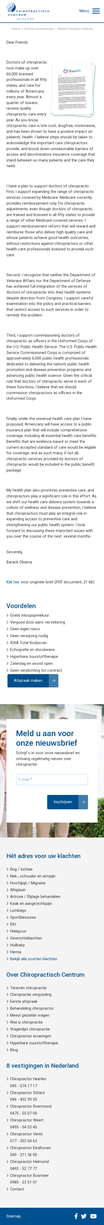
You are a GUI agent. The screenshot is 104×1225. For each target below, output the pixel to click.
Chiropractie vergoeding (30, 994)
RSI (13, 924)
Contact (17, 1189)
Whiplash (18, 890)
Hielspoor (18, 931)
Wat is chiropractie (26, 1022)
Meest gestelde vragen (29, 1015)
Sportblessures (23, 917)
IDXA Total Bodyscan (28, 643)
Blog (14, 1050)
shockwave (45, 649)
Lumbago (18, 910)
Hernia (15, 952)
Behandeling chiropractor (32, 1008)
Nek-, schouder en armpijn (32, 876)
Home (16, 29)
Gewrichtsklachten (26, 938)
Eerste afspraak (23, 1001)
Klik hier (13, 582)
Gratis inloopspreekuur (29, 615)
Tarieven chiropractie (28, 988)
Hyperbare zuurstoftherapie (34, 656)
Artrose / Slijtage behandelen (35, 896)
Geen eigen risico (25, 629)
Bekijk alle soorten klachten (33, 959)
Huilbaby (17, 945)
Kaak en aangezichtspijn (31, 903)
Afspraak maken (28, 680)
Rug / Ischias (21, 869)
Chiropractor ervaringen (30, 1036)
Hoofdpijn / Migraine (28, 883)
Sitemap (13, 1216)
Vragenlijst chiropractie (30, 1029)
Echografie (19, 649)
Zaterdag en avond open (31, 663)
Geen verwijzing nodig (29, 636)
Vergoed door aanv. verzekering (37, 622)
